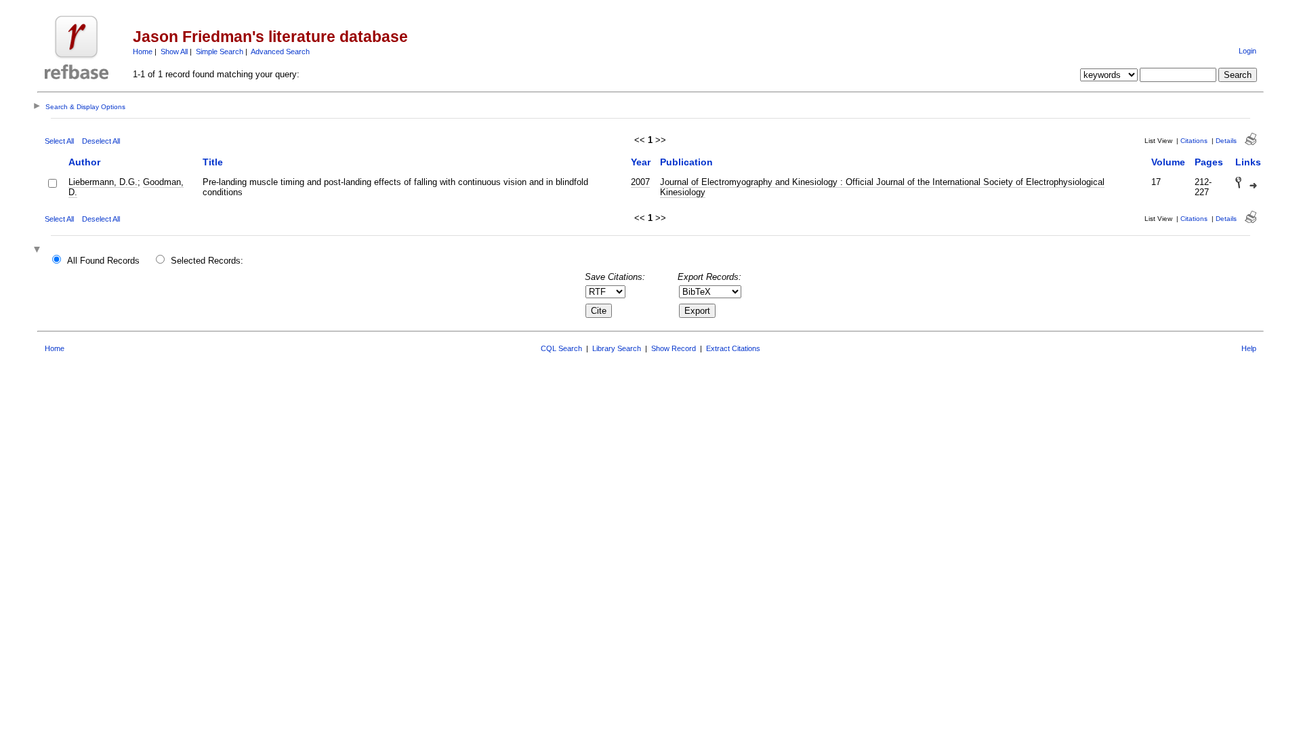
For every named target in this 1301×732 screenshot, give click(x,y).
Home (142, 51)
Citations (1193, 140)
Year (640, 162)
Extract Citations (733, 348)
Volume (1168, 162)
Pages (1209, 162)
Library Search (616, 348)
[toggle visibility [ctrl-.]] (38, 250)
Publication (686, 162)
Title (213, 162)
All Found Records (103, 261)
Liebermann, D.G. (103, 182)
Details (1226, 140)
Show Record (673, 348)
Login (1247, 51)
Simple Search (219, 51)
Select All (59, 141)
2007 (640, 182)
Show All (174, 51)
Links (1248, 162)
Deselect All (101, 141)
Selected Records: (207, 261)
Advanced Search (280, 51)
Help (1248, 348)
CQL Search (561, 348)
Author (84, 162)
